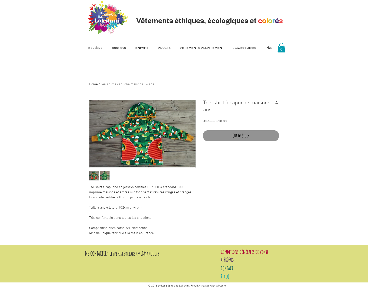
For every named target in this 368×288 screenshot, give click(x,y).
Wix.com (221, 286)
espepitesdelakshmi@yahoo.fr (135, 253)
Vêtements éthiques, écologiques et (209, 21)
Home (93, 84)
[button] (163, 48)
